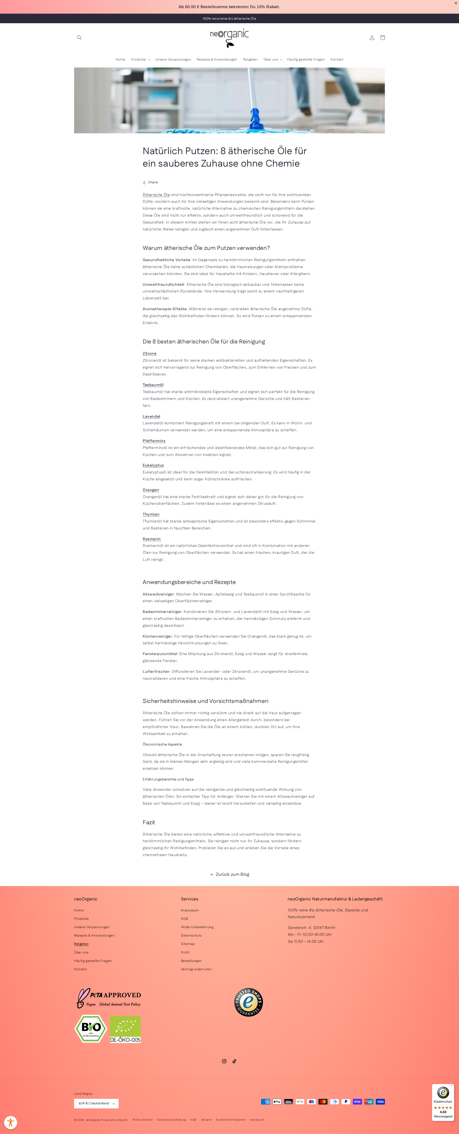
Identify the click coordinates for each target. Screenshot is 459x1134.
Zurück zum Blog (232, 874)
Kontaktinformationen (230, 1120)
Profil (185, 952)
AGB (184, 918)
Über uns (81, 952)
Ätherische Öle (156, 195)
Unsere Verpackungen (92, 927)
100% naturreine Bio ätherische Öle (229, 19)
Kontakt (80, 969)
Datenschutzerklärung (171, 1120)
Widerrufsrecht (142, 1120)
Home (79, 910)
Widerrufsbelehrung (197, 927)
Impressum (190, 910)
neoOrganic (93, 1120)
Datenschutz (191, 935)
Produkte (81, 918)
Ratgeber (81, 944)
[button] (79, 37)
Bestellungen (191, 961)
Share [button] (153, 182)
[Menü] (451, 1087)
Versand (206, 1120)
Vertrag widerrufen (196, 969)
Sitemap (188, 944)
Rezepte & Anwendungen (94, 935)
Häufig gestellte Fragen (93, 961)
